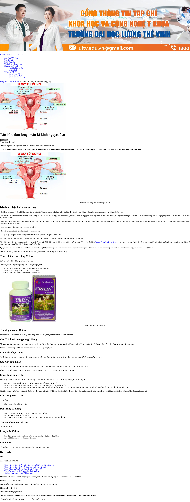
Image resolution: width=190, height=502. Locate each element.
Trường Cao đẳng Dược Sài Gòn (11, 54)
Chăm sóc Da (13, 70)
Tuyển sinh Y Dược (15, 76)
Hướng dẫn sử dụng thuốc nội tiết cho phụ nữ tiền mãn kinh (25, 467)
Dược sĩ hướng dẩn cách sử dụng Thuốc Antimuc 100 (23, 469)
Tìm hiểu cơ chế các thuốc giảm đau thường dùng (21, 471)
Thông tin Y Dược (10, 72)
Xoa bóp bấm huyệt (16, 68)
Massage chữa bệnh (11, 66)
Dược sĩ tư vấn (9, 62)
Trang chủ (3, 82)
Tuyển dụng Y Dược (16, 74)
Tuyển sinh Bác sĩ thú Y (17, 78)
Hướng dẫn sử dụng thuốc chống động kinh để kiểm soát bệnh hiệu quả (29, 465)
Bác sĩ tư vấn (9, 60)
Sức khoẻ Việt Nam (11, 58)
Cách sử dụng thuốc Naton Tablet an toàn (18, 473)
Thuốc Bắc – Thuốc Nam (13, 64)
